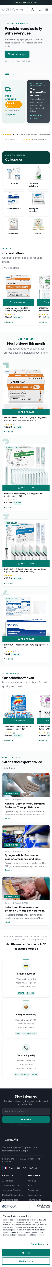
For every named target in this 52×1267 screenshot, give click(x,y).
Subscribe (26, 1119)
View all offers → (13, 268)
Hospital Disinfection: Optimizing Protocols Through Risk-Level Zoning (25, 807)
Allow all (26, 1253)
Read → (9, 818)
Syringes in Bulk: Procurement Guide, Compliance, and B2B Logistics (22, 859)
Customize (24, 1261)
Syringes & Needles (11, 1190)
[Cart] (40, 9)
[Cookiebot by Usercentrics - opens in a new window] (37, 1206)
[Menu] (47, 9)
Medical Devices (10, 1200)
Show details (37, 1244)
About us (32, 1180)
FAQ (30, 1185)
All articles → (10, 768)
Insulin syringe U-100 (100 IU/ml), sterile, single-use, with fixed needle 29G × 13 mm (17, 310)
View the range (17, 54)
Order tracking (35, 1195)
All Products (8, 1180)
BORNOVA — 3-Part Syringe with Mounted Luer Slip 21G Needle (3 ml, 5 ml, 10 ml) (25, 570)
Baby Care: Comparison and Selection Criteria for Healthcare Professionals (25, 910)
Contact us (33, 1190)
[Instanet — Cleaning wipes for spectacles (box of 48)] (18, 708)
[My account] (32, 9)
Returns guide (34, 1200)
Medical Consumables (12, 1195)
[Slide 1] (7, 74)
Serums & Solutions (11, 1185)
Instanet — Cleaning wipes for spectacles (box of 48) (17, 727)
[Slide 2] (13, 74)
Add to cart (20, 302)
